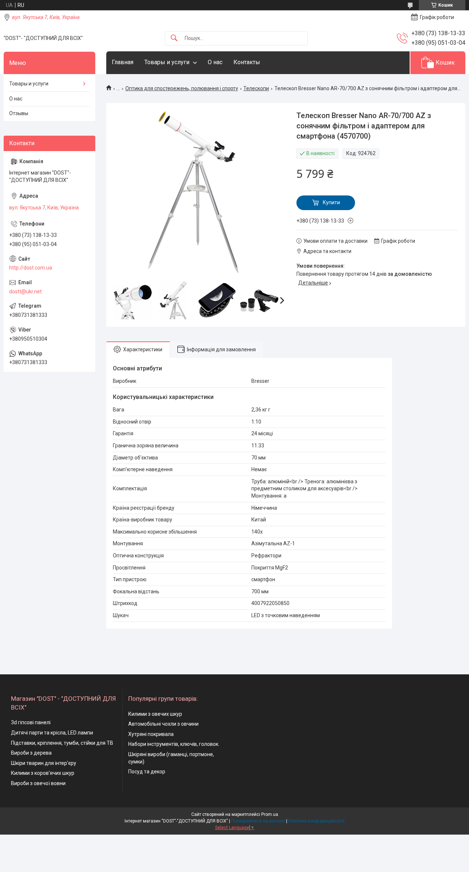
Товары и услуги (166, 62)
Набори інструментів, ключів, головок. (173, 744)
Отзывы (18, 113)
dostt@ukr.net (25, 291)
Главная (122, 62)
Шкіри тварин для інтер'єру (43, 763)
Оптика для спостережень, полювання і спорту (181, 88)
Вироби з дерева (31, 753)
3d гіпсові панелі (31, 722)
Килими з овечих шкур (155, 714)
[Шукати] (174, 38)
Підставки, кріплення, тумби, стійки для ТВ (62, 743)
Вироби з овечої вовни (38, 783)
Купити (331, 202)
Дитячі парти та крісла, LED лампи (52, 733)
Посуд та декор (146, 771)
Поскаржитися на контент (258, 821)
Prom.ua (269, 814)
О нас (215, 62)
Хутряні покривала (151, 734)
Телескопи (256, 88)
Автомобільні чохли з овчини (163, 724)
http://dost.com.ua (30, 268)
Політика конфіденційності (316, 821)
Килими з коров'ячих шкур (42, 773)
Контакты (246, 62)
